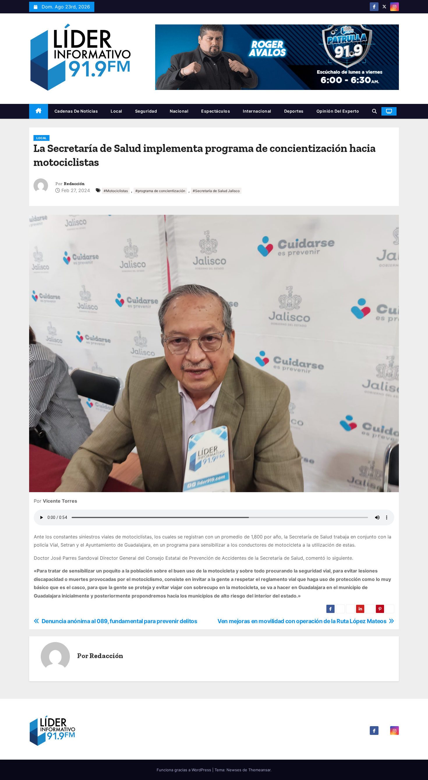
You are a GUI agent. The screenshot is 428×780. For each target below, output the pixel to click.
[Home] (38, 111)
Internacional (257, 111)
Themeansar (259, 769)
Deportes (294, 111)
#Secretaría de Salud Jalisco (216, 191)
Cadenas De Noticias (76, 111)
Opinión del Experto (337, 111)
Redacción (74, 183)
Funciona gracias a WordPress (184, 769)
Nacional (179, 111)
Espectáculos (215, 111)
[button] (374, 111)
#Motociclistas (116, 191)
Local (116, 111)
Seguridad (146, 111)
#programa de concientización (160, 191)
